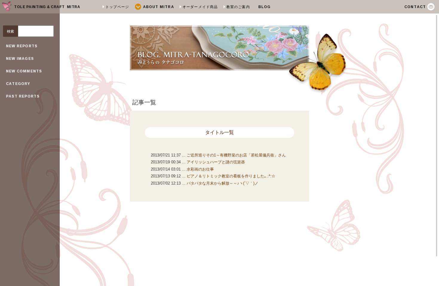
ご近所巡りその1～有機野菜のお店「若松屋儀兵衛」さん (236, 155)
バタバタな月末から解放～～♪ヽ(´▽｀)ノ (222, 183)
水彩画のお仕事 (200, 169)
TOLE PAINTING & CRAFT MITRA (47, 6)
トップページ (117, 6)
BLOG (264, 6)
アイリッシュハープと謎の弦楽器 (216, 162)
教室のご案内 (238, 6)
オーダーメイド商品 (200, 6)
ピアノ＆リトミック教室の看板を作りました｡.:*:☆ (231, 176)
